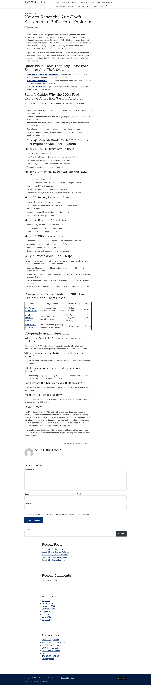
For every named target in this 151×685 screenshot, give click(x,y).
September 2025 (49, 609)
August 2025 (47, 611)
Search (27, 530)
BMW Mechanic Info (35, 2)
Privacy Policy (98, 6)
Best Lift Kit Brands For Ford (53, 560)
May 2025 (46, 620)
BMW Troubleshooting (104, 2)
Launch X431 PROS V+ (36, 87)
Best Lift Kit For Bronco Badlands (55, 552)
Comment (29, 470)
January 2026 (47, 603)
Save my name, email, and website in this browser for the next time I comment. (57, 514)
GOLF (44, 653)
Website (27, 503)
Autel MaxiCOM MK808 (37, 81)
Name (27, 494)
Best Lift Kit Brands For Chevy (54, 557)
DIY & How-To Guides (87, 2)
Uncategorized (48, 659)
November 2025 (48, 606)
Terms (72, 678)
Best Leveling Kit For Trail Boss (55, 555)
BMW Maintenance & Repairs (64, 6)
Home (57, 2)
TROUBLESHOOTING (30, 13)
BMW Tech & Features (69, 2)
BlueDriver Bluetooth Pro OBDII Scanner (43, 75)
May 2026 (46, 601)
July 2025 (46, 614)
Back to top (120, 678)
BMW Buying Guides (83, 6)
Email (80, 494)
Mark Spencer (34, 27)
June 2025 (46, 617)
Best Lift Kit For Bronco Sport (54, 549)
